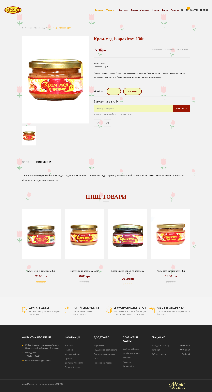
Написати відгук (183, 49)
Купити (132, 91)
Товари (29, 28)
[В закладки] (48, 259)
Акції (96, 358)
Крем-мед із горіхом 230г (41, 270)
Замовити (181, 108)
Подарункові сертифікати (105, 349)
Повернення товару (103, 362)
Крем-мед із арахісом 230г (84, 270)
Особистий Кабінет (131, 349)
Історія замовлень (131, 353)
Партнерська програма (104, 354)
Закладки (127, 357)
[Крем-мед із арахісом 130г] (29, 135)
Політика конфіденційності (73, 351)
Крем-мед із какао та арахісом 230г (127, 272)
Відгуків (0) (44, 162)
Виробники (99, 345)
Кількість (99, 91)
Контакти (69, 345)
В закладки (97, 123)
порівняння (107, 123)
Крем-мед (40, 28)
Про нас (68, 358)
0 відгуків (169, 49)
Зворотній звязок (72, 367)
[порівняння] (41, 259)
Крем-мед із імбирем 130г (171, 270)
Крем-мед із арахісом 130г (59, 28)
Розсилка (127, 362)
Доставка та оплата (74, 362)
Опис (25, 162)
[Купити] (33, 259)
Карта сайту (128, 366)
